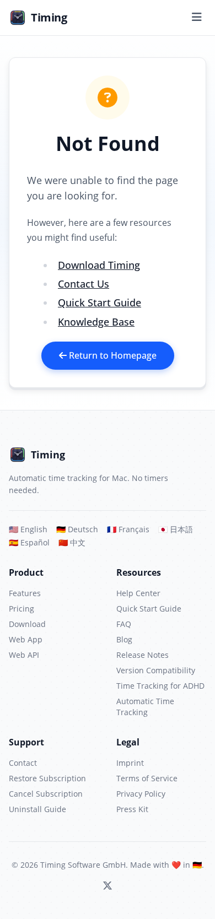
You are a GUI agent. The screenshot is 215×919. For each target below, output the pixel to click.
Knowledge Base (96, 321)
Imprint (130, 763)
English (28, 529)
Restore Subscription (47, 778)
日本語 (175, 529)
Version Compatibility (155, 670)
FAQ (123, 624)
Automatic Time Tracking (145, 706)
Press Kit (132, 809)
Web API (24, 655)
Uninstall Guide (37, 809)
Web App (25, 639)
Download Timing (99, 265)
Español (29, 542)
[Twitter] (107, 886)
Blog (124, 639)
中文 (71, 542)
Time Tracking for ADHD (160, 685)
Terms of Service (147, 778)
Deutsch (77, 529)
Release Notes (142, 655)
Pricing (21, 608)
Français (128, 529)
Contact (23, 763)
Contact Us (83, 283)
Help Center (138, 593)
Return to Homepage (112, 355)
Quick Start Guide (99, 302)
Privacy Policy (140, 793)
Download (27, 624)
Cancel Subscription (46, 793)
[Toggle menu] (196, 18)
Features (25, 593)
